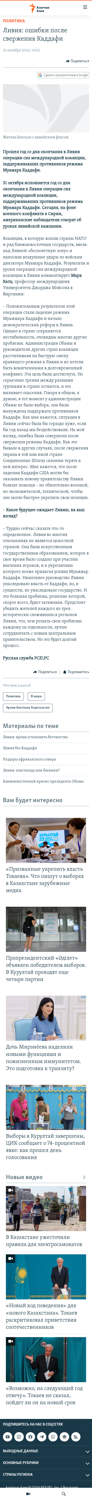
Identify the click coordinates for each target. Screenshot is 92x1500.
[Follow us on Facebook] (30, 1436)
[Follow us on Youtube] (7, 1436)
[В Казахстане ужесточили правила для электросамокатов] (46, 1208)
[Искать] (63, 1494)
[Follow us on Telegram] (41, 1436)
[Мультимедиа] (28, 1494)
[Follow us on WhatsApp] (53, 1436)
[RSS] (75, 1436)
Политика (14, 21)
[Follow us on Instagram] (19, 1436)
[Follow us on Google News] (64, 1436)
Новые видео (24, 1177)
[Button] (77, 61)
